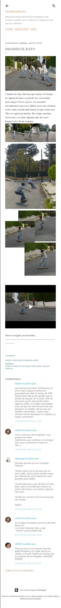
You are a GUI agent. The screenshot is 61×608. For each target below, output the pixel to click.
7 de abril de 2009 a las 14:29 (28, 421)
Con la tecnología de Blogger (33, 590)
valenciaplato (15, 11)
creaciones (17, 360)
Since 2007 (22, 29)
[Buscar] (54, 5)
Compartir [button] (10, 355)
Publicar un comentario (19, 570)
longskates (28, 360)
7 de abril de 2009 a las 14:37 (28, 449)
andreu (18, 430)
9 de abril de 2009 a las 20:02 (28, 563)
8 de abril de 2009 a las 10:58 (28, 535)
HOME (9, 29)
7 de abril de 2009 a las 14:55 (28, 509)
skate (36, 360)
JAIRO (18, 544)
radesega (20, 458)
